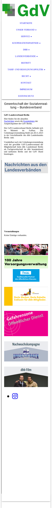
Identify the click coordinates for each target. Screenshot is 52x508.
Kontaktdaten (29, 121)
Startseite (26, 23)
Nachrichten (9, 121)
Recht (25, 76)
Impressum (26, 89)
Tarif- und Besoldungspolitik (25, 69)
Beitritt (26, 63)
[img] (26, 10)
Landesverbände (25, 56)
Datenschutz (26, 96)
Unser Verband (25, 30)
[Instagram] (15, 396)
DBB (25, 49)
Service (25, 36)
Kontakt (26, 83)
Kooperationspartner (25, 43)
